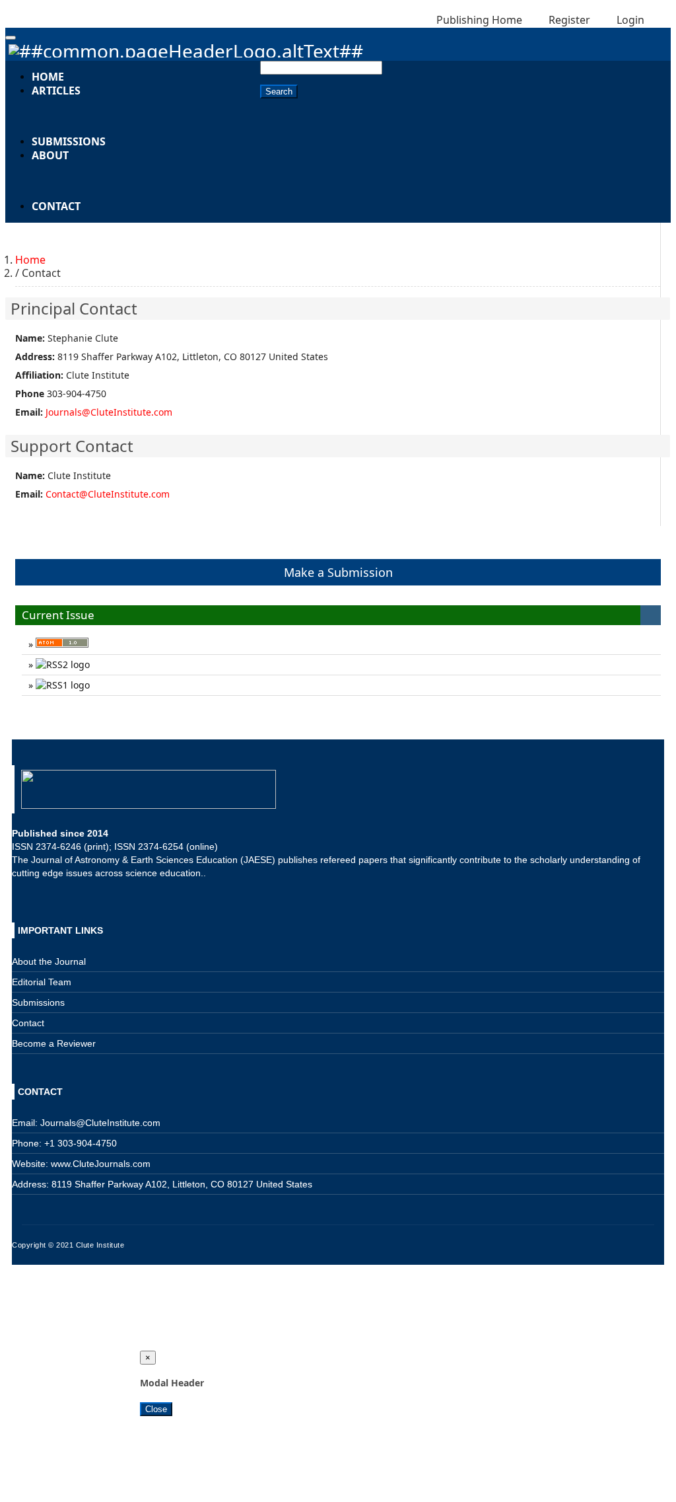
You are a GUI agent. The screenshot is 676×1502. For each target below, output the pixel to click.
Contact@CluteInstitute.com (108, 494)
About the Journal (49, 961)
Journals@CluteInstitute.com (109, 412)
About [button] (50, 155)
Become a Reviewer (54, 1043)
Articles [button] (56, 90)
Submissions (69, 141)
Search (278, 91)
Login (629, 20)
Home (30, 259)
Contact (56, 206)
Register (568, 20)
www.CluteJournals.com (99, 1163)
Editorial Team (41, 982)
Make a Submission (338, 572)
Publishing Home (479, 20)
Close (156, 1409)
